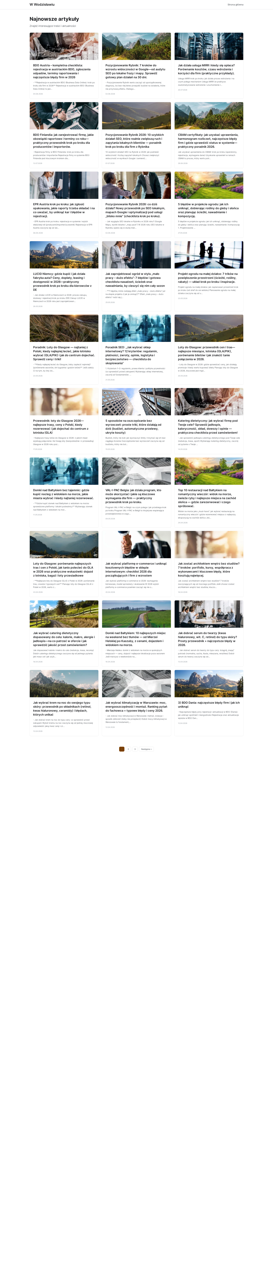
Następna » (146, 749)
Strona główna (235, 4)
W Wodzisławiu (42, 4)
